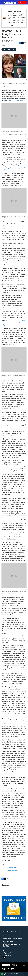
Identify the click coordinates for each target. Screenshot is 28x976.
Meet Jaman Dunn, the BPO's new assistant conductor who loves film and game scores (13, 323)
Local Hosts (6, 940)
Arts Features (14, 11)
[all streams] (26, 974)
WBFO (12, 860)
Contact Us (6, 954)
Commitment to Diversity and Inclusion (11, 944)
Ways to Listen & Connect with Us (12, 938)
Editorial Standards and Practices (12, 947)
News (19, 864)
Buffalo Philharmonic (12, 870)
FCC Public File (7, 955)
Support (5, 943)
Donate (23, 2)
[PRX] (4, 969)
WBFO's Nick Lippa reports (15, 100)
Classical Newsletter (8, 951)
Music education (11, 867)
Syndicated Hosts (8, 941)
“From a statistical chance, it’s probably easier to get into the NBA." (13, 168)
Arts (8, 874)
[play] (2, 974)
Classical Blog (7, 952)
